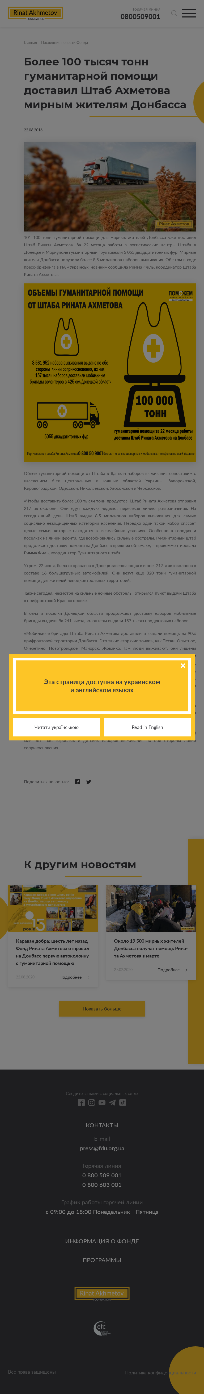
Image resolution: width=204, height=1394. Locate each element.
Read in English (147, 727)
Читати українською (57, 727)
